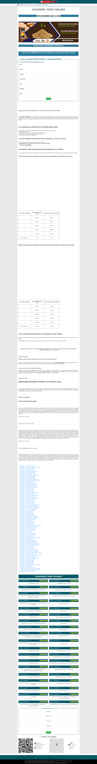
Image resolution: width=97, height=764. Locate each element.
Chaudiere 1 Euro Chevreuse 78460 (27, 524)
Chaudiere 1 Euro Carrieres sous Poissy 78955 (30, 568)
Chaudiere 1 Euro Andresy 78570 (27, 536)
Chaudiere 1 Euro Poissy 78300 (26, 499)
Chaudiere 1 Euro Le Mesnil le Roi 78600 (28, 541)
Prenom (21, 69)
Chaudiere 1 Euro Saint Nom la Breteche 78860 (30, 564)
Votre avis (48, 725)
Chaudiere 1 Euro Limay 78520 (26, 530)
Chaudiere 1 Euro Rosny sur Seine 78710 (28, 553)
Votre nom (48, 711)
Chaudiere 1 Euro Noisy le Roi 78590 (27, 540)
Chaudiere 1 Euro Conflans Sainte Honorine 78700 (30, 552)
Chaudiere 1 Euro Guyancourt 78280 (27, 497)
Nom (21, 64)
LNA (73, 743)
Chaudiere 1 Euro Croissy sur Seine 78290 (29, 498)
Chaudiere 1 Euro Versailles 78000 (27, 465)
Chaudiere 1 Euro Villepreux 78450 (27, 522)
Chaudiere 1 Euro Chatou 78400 (27, 514)
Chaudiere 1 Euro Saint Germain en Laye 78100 (30, 467)
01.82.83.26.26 (47, 2)
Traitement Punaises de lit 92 (36, 758)
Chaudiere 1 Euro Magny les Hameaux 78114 (29, 471)
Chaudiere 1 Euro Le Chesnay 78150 (27, 476)
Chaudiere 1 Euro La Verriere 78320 (27, 503)
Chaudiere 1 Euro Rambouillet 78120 (27, 472)
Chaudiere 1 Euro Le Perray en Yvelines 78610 (29, 544)
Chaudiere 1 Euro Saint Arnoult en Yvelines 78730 (30, 555)
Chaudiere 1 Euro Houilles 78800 (27, 560)
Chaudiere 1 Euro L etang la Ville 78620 (28, 545)
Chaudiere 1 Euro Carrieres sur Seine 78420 (29, 517)
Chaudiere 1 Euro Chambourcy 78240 (28, 491)
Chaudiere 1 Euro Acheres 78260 (27, 494)
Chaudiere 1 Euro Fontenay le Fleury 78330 (29, 506)
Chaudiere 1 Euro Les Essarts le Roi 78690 (29, 551)
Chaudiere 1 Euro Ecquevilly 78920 (27, 567)
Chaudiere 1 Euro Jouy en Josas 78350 (28, 509)
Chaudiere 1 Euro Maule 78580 (26, 538)
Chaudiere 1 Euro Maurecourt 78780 (27, 559)
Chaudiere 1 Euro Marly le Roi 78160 (27, 478)
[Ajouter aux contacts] (53, 2)
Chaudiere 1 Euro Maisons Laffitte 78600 (28, 542)
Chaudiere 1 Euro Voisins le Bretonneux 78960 (30, 570)
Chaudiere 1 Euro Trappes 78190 (27, 482)
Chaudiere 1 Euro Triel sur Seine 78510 (28, 529)
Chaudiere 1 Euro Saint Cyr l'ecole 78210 (28, 487)
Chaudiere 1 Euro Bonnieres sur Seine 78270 (29, 495)
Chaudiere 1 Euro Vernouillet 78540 (27, 533)
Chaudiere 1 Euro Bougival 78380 (27, 513)
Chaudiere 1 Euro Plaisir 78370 (26, 511)
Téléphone (22, 88)
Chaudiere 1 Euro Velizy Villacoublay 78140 (29, 475)
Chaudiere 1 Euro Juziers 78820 (26, 561)
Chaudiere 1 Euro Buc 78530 (26, 532)
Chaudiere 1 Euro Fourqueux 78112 (27, 469)
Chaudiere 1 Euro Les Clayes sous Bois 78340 (29, 507)
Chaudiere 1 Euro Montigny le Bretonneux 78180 (30, 480)
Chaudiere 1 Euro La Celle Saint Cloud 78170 (29, 479)
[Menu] (55, 2)
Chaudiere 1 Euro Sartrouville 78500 (27, 528)
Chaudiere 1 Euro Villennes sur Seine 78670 (29, 549)
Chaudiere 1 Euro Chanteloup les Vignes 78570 (30, 537)
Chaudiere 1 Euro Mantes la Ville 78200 (28, 486)
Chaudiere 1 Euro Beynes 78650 (26, 548)
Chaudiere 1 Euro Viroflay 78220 (27, 488)
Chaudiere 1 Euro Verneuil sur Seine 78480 (29, 526)
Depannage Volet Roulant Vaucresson (51, 758)
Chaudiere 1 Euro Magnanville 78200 (27, 483)
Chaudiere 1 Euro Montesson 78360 (27, 510)
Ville (21, 83)
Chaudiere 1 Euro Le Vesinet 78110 (27, 468)
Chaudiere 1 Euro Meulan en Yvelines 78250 (29, 492)
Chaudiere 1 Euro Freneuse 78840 (27, 563)
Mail (20, 93)
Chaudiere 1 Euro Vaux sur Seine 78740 (28, 556)
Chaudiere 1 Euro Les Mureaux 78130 (28, 474)
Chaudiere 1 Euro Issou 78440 (26, 521)
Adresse (21, 74)
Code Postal (22, 79)
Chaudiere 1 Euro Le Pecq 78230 (27, 490)
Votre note (48, 721)
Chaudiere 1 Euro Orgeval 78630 (27, 547)
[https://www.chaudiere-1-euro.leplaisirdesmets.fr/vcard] (25, 745)
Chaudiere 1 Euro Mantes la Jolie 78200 (28, 484)
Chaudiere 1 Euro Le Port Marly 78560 (28, 534)
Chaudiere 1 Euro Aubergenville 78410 (28, 515)
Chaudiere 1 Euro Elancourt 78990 (27, 571)
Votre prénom (48, 716)
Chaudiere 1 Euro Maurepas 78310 (27, 502)
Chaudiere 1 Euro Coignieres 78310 (27, 501)
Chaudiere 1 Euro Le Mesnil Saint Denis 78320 (29, 505)
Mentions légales (20, 756)
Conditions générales (29, 756)
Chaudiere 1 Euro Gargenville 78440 (27, 520)
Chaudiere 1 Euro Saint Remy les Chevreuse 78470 (30, 525)
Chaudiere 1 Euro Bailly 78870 (26, 565)
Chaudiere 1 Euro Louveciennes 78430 (28, 518)
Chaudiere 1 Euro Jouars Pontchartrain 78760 (29, 557)
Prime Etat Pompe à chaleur (23, 758)
